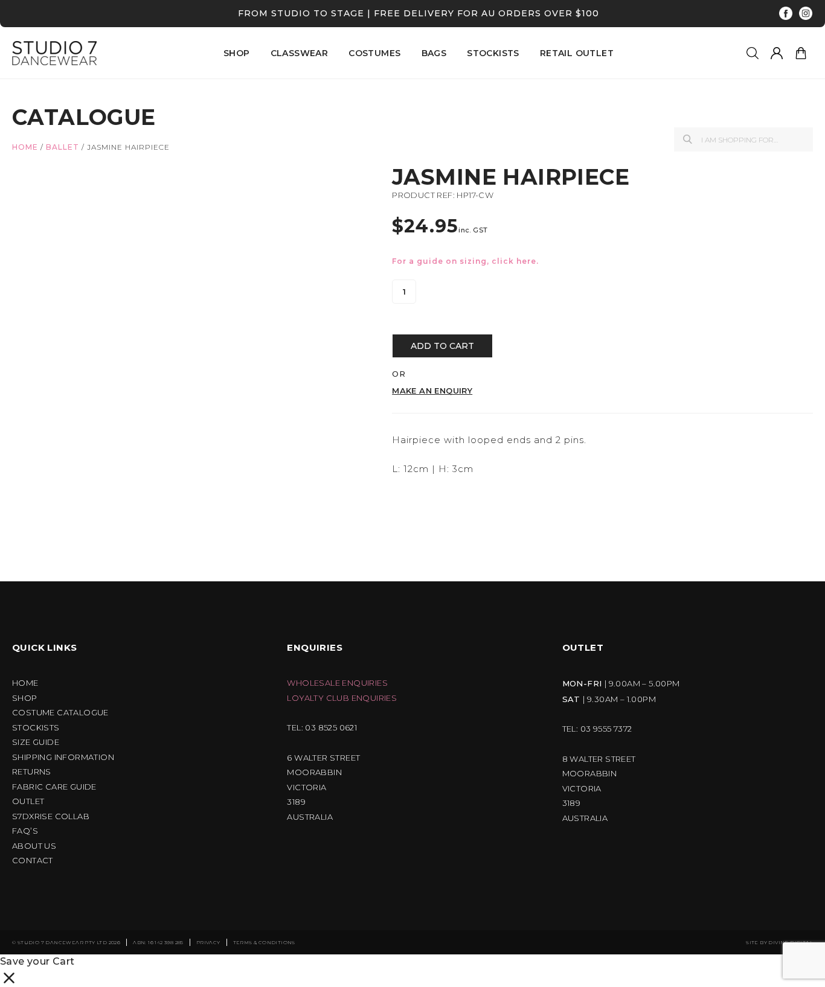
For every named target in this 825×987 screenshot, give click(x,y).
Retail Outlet (577, 53)
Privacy (208, 942)
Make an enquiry (432, 391)
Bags (434, 53)
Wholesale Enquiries (337, 683)
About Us (34, 846)
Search (687, 139)
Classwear (300, 53)
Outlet (28, 801)
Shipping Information (63, 757)
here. (527, 261)
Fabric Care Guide (54, 787)
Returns (31, 772)
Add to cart (442, 345)
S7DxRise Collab (50, 816)
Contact (32, 860)
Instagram (806, 14)
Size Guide (35, 742)
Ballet (62, 147)
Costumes (374, 53)
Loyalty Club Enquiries (342, 698)
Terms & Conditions (264, 942)
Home (25, 147)
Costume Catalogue (60, 713)
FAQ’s (25, 831)
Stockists (493, 53)
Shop (24, 698)
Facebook (786, 14)
